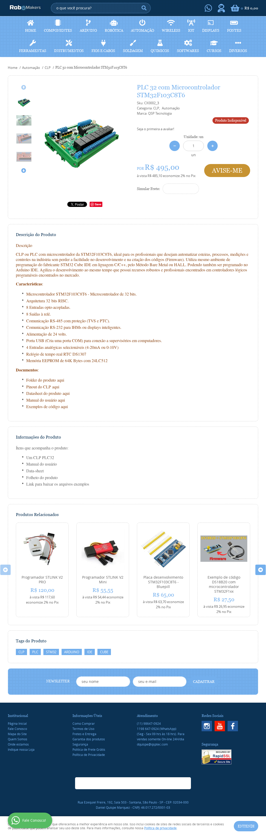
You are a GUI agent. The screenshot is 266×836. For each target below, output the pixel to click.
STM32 (51, 652)
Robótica (114, 30)
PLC (35, 652)
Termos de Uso (83, 729)
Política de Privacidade (88, 755)
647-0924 (156, 729)
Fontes (234, 30)
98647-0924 (149, 723)
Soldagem (133, 51)
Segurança (80, 744)
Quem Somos (17, 739)
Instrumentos (69, 51)
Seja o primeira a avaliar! (155, 129)
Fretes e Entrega (84, 734)
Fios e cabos (103, 51)
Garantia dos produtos (88, 739)
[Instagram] (207, 726)
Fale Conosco (17, 729)
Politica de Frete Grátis (88, 749)
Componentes (58, 30)
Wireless (171, 30)
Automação (142, 30)
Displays (210, 30)
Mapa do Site (17, 734)
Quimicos (160, 51)
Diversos (238, 51)
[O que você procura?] (144, 8)
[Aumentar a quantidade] (212, 146)
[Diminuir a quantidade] (174, 146)
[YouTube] (220, 726)
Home (30, 30)
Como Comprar (83, 723)
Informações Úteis (87, 716)
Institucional (18, 716)
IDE (89, 652)
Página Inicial (17, 723)
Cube (104, 652)
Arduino (88, 30)
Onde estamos (18, 744)
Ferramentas (32, 51)
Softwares (188, 51)
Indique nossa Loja (21, 749)
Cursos (214, 51)
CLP (21, 652)
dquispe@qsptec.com (152, 744)
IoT (191, 30)
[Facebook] (233, 726)
